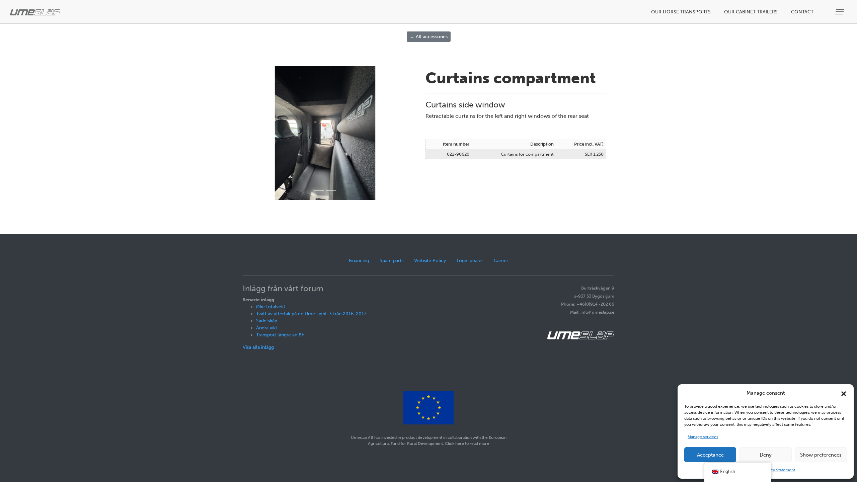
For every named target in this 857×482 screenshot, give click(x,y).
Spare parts (391, 260)
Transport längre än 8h (280, 335)
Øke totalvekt (270, 307)
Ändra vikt (266, 328)
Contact (802, 12)
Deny (766, 455)
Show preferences (821, 455)
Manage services (703, 436)
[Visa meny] (840, 12)
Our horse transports (681, 12)
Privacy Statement (778, 470)
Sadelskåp (266, 321)
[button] (843, 393)
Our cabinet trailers (751, 12)
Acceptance (710, 455)
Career (501, 260)
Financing (359, 260)
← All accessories (429, 36)
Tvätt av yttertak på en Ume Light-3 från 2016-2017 (311, 314)
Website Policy (430, 260)
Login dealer (470, 260)
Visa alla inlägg (258, 347)
